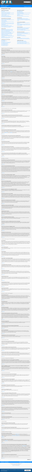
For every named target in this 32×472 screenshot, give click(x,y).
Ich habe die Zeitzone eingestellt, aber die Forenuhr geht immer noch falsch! (7, 22)
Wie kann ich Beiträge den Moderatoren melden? (6, 35)
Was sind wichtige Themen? (4, 44)
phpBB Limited (6, 132)
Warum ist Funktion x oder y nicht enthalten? (22, 41)
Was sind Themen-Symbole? (4, 45)
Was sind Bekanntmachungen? (4, 43)
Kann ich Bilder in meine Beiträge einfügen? (6, 42)
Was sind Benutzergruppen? (20, 12)
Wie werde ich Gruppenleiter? (20, 13)
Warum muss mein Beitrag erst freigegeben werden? (7, 37)
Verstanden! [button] (27, 470)
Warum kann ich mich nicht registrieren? (5, 12)
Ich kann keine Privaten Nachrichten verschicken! (22, 18)
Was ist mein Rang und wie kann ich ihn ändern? (6, 25)
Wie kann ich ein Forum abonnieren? (21, 35)
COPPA (11, 71)
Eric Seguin (14, 463)
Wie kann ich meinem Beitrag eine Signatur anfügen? (7, 30)
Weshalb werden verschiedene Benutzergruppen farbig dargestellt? (23, 14)
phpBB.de (11, 132)
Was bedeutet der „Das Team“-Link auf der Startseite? (23, 16)
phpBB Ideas (6, 440)
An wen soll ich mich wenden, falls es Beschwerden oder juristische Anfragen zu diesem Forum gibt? (23, 42)
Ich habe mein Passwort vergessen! (5, 15)
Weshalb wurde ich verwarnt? (4, 34)
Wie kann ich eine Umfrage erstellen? (5, 31)
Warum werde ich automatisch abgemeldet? (6, 16)
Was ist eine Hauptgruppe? (20, 15)
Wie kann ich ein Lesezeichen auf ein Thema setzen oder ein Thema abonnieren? (23, 34)
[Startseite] (7, 2)
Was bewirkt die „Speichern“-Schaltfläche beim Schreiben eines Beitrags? (7, 36)
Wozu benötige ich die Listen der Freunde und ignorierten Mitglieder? (23, 23)
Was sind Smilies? (3, 41)
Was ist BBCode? (3, 40)
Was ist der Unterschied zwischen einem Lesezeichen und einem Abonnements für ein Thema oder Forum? (23, 33)
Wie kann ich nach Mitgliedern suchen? (21, 29)
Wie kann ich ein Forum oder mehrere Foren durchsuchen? (23, 27)
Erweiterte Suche (29, 2)
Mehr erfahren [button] (5, 470)
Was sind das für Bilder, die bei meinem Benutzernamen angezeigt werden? (7, 24)
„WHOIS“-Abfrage (24, 445)
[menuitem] (6, 6)
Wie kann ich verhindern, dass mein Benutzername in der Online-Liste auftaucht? (7, 20)
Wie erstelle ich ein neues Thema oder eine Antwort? (7, 29)
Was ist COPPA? (3, 11)
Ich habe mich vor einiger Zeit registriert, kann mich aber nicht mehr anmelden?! (7, 14)
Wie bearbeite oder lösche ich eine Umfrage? (6, 32)
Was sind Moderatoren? (19, 11)
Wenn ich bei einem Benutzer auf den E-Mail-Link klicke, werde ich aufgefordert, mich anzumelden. (7, 26)
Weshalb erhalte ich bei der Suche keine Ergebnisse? (23, 28)
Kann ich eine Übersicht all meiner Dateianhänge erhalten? (23, 38)
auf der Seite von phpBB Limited (16, 435)
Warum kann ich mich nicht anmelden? (5, 13)
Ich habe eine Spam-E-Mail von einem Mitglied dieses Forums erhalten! (23, 20)
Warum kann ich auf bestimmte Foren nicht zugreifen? (7, 33)
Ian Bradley (21, 463)
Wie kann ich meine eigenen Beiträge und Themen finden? (23, 30)
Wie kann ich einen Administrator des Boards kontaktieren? (23, 43)
